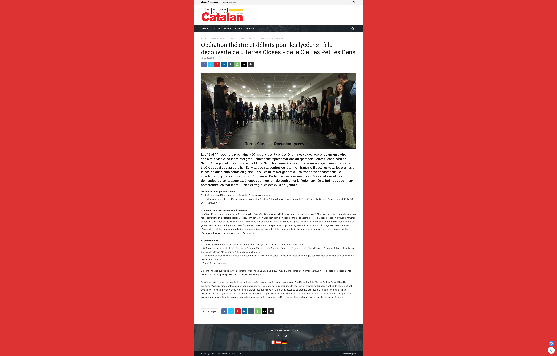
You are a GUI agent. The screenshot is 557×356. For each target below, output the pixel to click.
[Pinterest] (217, 64)
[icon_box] (241, 3)
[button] (352, 28)
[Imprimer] (251, 64)
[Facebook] (350, 2)
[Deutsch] (284, 344)
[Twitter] (354, 2)
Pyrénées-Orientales (218, 38)
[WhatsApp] (237, 64)
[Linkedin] (224, 64)
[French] (272, 344)
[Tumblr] (231, 64)
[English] (278, 344)
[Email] (244, 64)
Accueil (204, 38)
